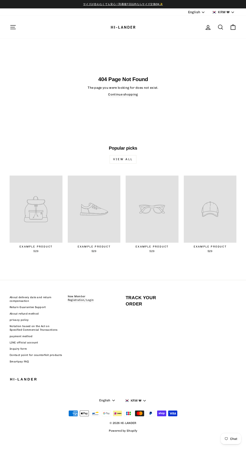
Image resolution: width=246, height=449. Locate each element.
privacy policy (19, 320)
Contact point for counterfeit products (36, 355)
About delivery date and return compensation (31, 299)
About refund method (24, 313)
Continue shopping (123, 94)
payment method (21, 336)
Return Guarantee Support (28, 307)
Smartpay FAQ (19, 361)
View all (123, 159)
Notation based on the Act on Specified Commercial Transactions (34, 328)
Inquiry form (18, 348)
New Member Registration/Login (81, 298)
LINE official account (24, 342)
